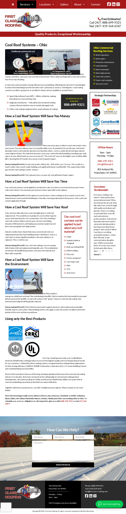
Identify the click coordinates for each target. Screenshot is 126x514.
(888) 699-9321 (97, 486)
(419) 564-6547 (95, 488)
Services (25, 4)
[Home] (13, 4)
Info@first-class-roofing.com (96, 491)
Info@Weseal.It (105, 164)
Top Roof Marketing (87, 511)
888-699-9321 (111, 22)
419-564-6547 (111, 26)
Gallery (64, 4)
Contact (95, 4)
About (77, 4)
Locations (45, 4)
